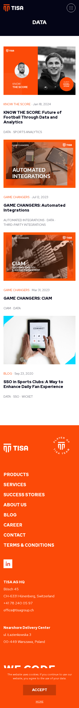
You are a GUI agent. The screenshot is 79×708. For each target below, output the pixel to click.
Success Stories (24, 495)
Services (15, 484)
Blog (10, 515)
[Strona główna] (13, 7)
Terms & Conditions (29, 545)
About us (15, 505)
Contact (15, 535)
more (39, 701)
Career (13, 525)
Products (16, 474)
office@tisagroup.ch (19, 610)
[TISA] (16, 448)
